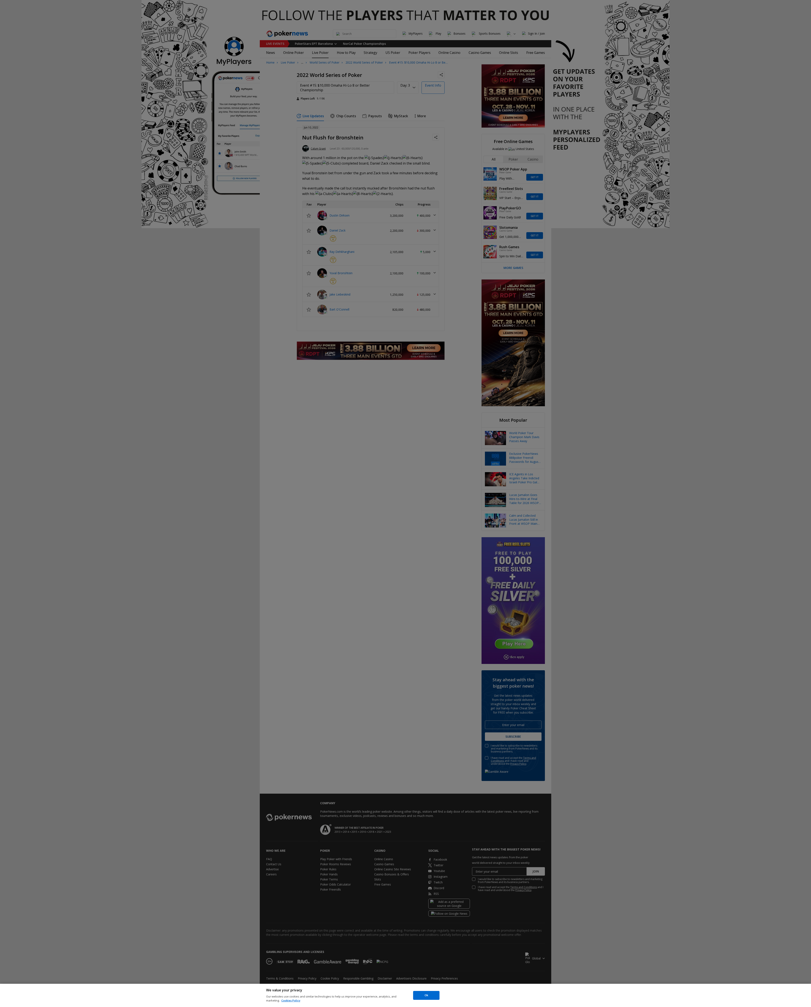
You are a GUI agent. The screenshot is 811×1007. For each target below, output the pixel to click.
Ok (426, 995)
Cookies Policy (290, 1000)
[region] (405, 995)
